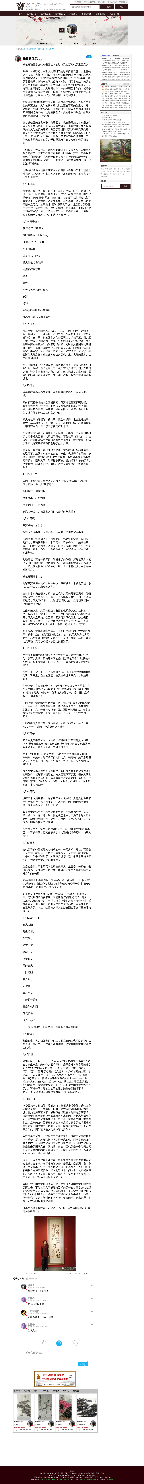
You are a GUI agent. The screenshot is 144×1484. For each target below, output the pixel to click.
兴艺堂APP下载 (90, 2)
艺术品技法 (110, 171)
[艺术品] (28, 5)
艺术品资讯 (60, 13)
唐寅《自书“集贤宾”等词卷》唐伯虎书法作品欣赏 (116, 129)
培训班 (103, 171)
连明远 (107, 91)
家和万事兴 (96, 1479)
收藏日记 (46, 1391)
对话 (61, 30)
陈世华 (107, 107)
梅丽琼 (107, 89)
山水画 (43, 1479)
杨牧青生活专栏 (42, 49)
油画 (110, 169)
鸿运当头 (66, 1479)
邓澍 (106, 103)
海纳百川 (82, 1479)
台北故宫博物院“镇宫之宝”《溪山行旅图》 (114, 122)
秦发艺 (107, 94)
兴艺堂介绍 (114, 13)
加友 (89, 57)
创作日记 (37, 1391)
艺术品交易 (46, 13)
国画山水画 (86, 13)
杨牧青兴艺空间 (31, 49)
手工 (119, 169)
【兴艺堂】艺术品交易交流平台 (62, 1473)
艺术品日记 (31, 13)
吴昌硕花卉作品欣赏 (108, 117)
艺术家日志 (119, 171)
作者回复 (31, 1279)
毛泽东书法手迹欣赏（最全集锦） (111, 131)
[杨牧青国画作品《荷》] (44, 1407)
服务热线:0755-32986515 (117, 2)
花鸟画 (54, 1479)
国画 (102, 169)
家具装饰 (127, 171)
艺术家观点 (113, 174)
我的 (121, 7)
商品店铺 (27, 1391)
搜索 (109, 7)
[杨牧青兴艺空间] (18, 58)
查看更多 (126, 84)
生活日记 (66, 1391)
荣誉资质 (56, 1391)
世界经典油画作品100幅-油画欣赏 (111, 120)
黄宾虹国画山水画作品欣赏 (110, 115)
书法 (106, 169)
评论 (83, 1364)
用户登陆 (101, 2)
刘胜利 (107, 87)
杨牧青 (107, 101)
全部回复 (18, 1279)
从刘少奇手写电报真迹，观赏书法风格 (113, 127)
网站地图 (72, 1471)
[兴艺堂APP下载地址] (55, 1378)
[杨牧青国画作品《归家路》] (86, 1407)
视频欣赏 (76, 1391)
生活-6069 (51, 49)
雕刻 (115, 169)
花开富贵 (59, 1479)
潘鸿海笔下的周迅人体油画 (110, 136)
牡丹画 (48, 1479)
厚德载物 (89, 1479)
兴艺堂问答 (104, 174)
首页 (20, 13)
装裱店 (128, 169)
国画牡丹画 (100, 13)
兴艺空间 (73, 13)
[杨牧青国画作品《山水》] (23, 1407)
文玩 (123, 169)
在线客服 (78, 2)
